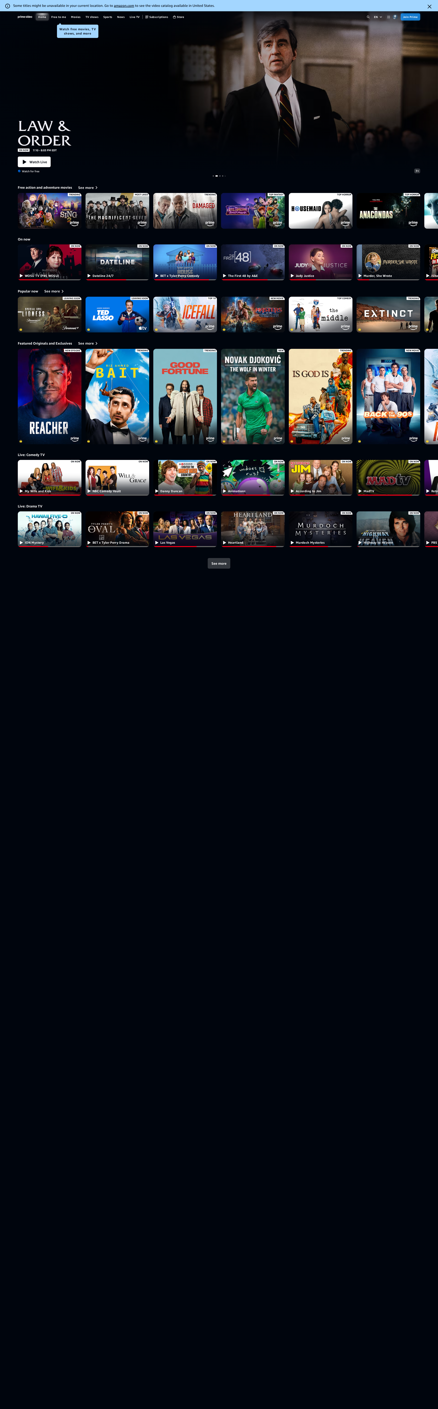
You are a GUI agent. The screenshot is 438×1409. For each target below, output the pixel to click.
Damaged (185, 211)
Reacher (219, 93)
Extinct (388, 314)
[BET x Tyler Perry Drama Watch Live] (117, 529)
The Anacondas (388, 211)
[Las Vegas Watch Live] (185, 529)
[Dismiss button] (429, 6)
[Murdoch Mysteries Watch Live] (320, 529)
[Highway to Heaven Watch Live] (388, 529)
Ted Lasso (117, 314)
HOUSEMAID (320, 211)
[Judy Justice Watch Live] (320, 262)
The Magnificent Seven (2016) (117, 211)
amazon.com (124, 6)
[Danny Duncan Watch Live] (185, 478)
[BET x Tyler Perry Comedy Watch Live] (185, 262)
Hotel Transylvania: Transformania (253, 211)
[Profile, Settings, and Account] (395, 17)
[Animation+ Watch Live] (253, 478)
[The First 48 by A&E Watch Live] (253, 262)
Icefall (185, 314)
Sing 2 (49, 211)
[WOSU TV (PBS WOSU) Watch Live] (49, 262)
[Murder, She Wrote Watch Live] (388, 262)
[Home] (25, 17)
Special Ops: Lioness (49, 314)
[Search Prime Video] (368, 17)
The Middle (320, 314)
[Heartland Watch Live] (253, 529)
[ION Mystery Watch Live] (49, 529)
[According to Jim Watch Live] (320, 478)
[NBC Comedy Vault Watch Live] (117, 478)
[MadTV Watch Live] (388, 478)
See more (219, 563)
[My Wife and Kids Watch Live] (49, 478)
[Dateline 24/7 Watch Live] (117, 262)
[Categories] (388, 17)
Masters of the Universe (253, 314)
